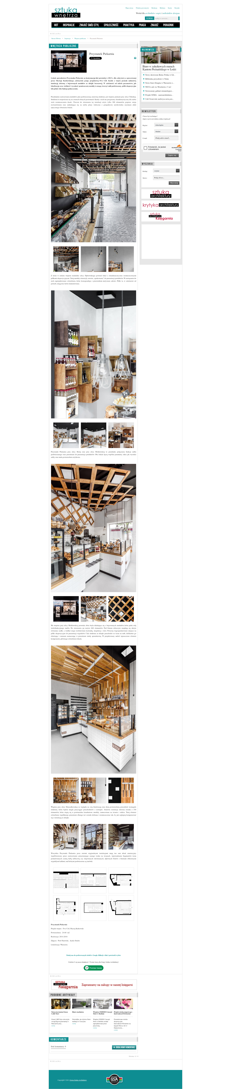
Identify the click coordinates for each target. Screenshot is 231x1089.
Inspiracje (68, 38)
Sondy (170, 8)
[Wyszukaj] (147, 163)
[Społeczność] (111, 24)
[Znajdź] (154, 24)
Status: (145, 132)
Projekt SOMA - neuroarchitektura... (159, 95)
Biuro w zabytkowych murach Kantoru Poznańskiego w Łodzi (159, 67)
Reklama (162, 8)
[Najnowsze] (148, 49)
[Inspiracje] (69, 24)
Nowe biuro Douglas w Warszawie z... (159, 83)
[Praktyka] (129, 24)
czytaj (53, 1026)
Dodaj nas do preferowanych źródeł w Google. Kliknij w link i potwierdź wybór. (93, 955)
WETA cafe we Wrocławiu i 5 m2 (158, 87)
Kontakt (177, 8)
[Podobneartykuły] (63, 994)
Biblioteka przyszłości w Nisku (157, 79)
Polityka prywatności (142, 8)
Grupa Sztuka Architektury (78, 1080)
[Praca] (142, 24)
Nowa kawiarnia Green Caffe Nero (59, 1013)
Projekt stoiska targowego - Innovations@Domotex (123, 1013)
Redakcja (154, 8)
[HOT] (56, 24)
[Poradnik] (168, 24)
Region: (145, 125)
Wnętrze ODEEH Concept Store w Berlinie (102, 1013)
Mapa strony (129, 8)
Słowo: (145, 178)
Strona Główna (56, 38)
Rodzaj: (145, 171)
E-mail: (145, 138)
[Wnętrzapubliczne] (64, 45)
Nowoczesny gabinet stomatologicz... (159, 91)
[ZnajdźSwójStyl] (89, 24)
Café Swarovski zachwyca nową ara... (159, 99)
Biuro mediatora (78, 1012)
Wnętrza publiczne (80, 38)
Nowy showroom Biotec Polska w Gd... (160, 75)
